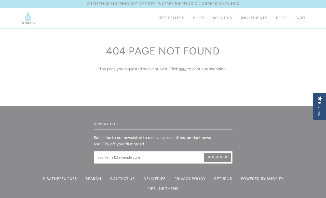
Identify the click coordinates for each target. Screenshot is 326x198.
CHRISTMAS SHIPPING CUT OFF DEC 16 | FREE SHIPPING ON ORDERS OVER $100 (163, 4)
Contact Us (122, 179)
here (182, 68)
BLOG (281, 18)
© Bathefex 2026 (60, 179)
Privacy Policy (190, 179)
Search (93, 179)
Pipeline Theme (163, 189)
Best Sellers (170, 18)
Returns (223, 179)
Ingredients (254, 18)
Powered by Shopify (262, 179)
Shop (198, 18)
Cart (300, 18)
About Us (222, 18)
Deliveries (155, 179)
